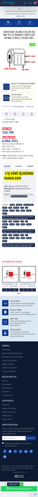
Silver (5, 208)
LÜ (26, 208)
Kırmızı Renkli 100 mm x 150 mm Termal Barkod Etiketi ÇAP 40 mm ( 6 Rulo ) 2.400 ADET (10, 284)
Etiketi (12, 211)
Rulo (22, 211)
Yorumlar (30, 166)
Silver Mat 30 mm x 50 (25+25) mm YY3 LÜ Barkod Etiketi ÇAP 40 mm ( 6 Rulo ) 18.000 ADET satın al (18, 231)
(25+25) (16, 208)
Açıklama (7, 166)
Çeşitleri (19, 205)
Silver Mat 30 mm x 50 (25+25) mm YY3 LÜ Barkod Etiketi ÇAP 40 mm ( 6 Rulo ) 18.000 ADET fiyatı (18, 245)
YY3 (22, 208)
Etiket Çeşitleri (28, 205)
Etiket (12, 205)
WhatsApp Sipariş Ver (20, 488)
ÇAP (17, 211)
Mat (10, 208)
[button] (17, 293)
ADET (4, 213)
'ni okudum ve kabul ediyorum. (17, 444)
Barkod (5, 211)
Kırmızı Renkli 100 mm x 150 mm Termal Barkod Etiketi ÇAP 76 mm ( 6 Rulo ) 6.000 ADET (28, 284)
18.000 (29, 211)
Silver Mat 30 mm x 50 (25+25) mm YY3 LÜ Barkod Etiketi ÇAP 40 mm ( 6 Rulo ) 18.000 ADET (18, 217)
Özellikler (18, 166)
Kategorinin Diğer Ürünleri (12, 262)
